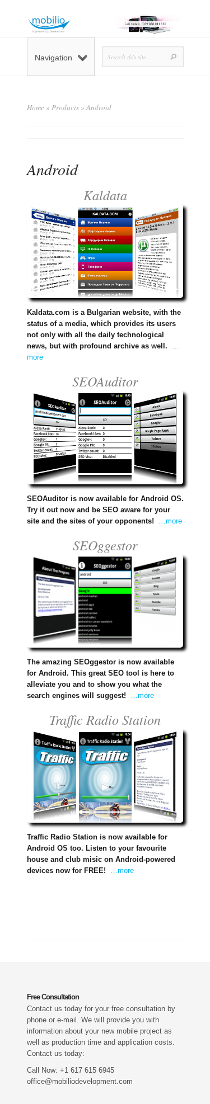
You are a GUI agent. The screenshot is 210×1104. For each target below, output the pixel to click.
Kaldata (105, 195)
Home (35, 107)
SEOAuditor (105, 381)
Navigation (53, 57)
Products (65, 107)
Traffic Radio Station (105, 719)
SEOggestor (105, 545)
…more (170, 521)
